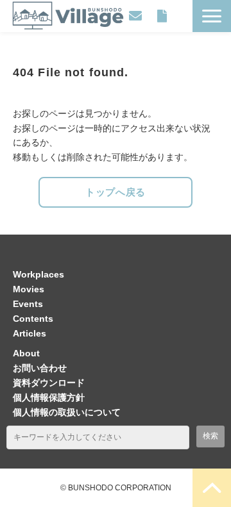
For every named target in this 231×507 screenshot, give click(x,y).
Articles (29, 333)
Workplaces (38, 274)
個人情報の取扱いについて (67, 412)
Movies (28, 289)
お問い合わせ (135, 16)
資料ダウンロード (161, 16)
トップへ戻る (115, 192)
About (26, 353)
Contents (33, 318)
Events (28, 304)
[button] (212, 16)
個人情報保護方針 (49, 397)
